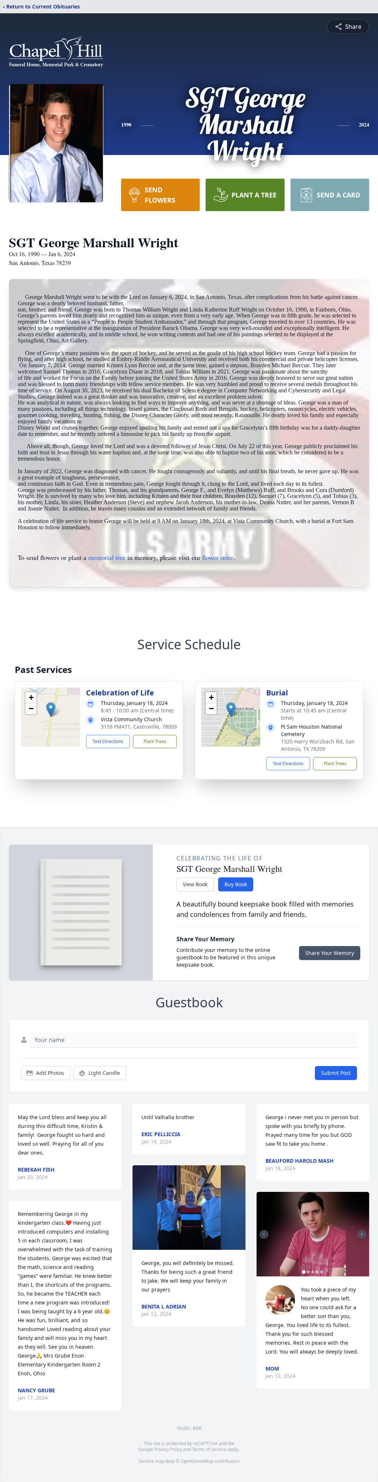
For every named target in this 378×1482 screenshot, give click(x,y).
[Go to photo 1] (304, 1272)
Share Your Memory (329, 952)
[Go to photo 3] (312, 1271)
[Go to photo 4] (317, 1271)
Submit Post (336, 1072)
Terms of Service (209, 1449)
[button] (50, 709)
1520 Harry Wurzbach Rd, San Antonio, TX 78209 (318, 745)
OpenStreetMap (197, 1461)
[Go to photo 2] (308, 1271)
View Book (195, 884)
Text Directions (108, 741)
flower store (217, 557)
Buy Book (235, 884)
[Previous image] (264, 1234)
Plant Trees (155, 741)
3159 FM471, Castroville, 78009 (139, 726)
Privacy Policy (168, 1449)
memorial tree (107, 557)
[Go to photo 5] (321, 1271)
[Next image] (361, 1234)
